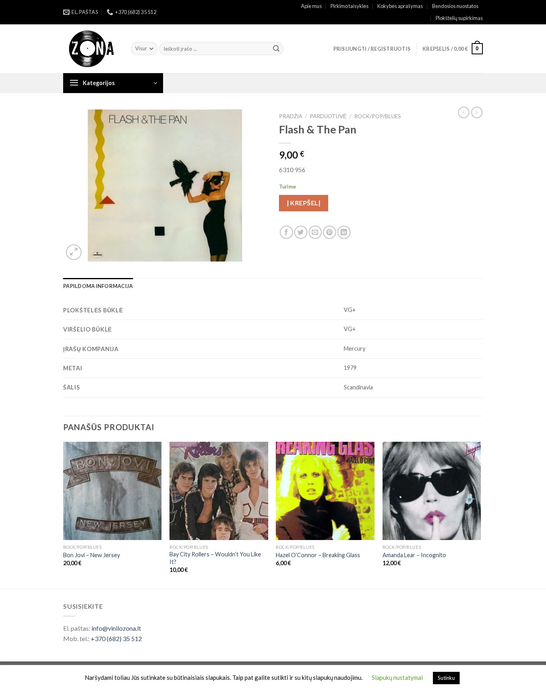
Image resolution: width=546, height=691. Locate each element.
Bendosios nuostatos (455, 6)
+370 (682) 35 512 (116, 638)
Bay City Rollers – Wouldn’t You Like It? (215, 558)
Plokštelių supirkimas (459, 18)
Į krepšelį (303, 203)
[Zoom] (74, 252)
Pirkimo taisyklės (350, 6)
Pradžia (290, 116)
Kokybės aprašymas (400, 6)
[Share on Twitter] (300, 232)
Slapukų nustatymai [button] (397, 677)
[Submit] (276, 49)
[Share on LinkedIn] (344, 232)
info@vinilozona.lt (116, 628)
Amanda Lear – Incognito (414, 555)
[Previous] (64, 514)
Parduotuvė (328, 116)
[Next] (480, 514)
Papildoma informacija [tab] (98, 286)
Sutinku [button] (446, 678)
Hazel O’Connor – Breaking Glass (318, 555)
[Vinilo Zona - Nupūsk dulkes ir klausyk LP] (91, 49)
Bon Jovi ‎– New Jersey (91, 555)
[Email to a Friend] (315, 232)
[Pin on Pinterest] (329, 232)
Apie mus (311, 6)
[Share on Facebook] (286, 232)
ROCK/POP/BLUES (377, 116)
